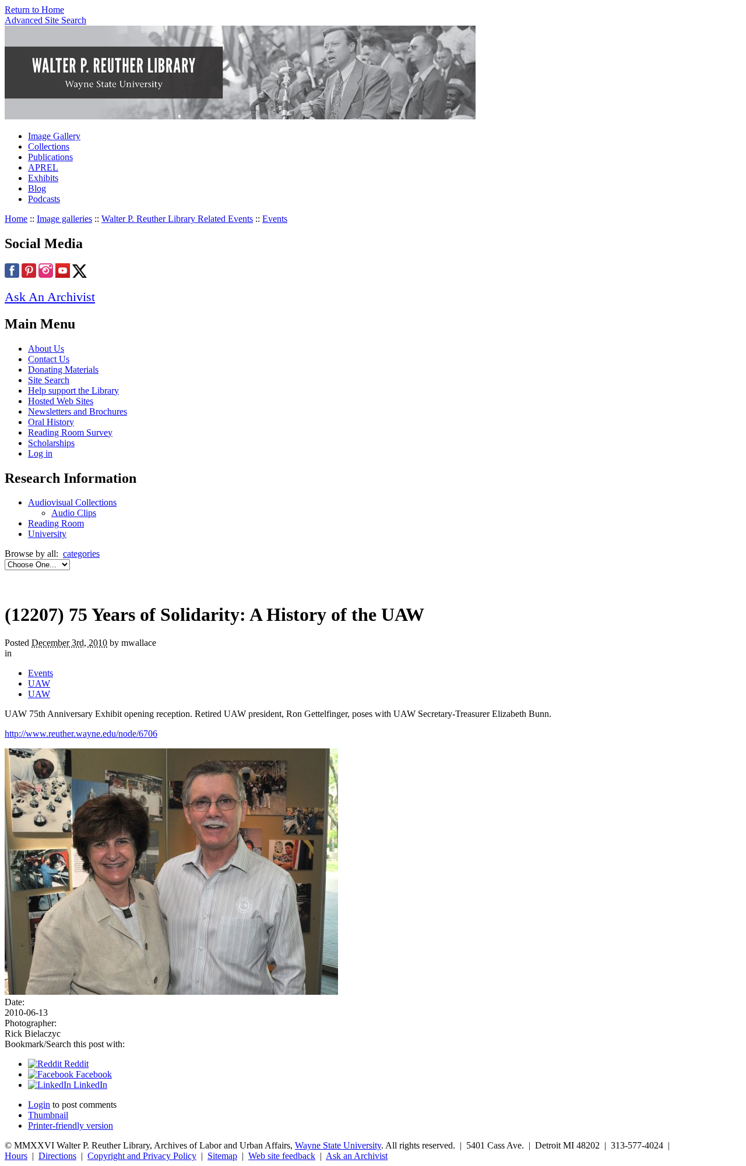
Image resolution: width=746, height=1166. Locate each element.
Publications (50, 157)
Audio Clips (73, 513)
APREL (43, 167)
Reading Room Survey (70, 432)
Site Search (48, 380)
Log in (40, 453)
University (47, 534)
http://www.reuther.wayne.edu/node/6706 (81, 734)
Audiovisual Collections (72, 502)
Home (16, 219)
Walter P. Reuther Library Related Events (177, 219)
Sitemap (222, 1156)
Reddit (75, 1064)
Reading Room (56, 523)
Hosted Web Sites (60, 401)
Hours (16, 1156)
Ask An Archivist (50, 296)
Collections (48, 146)
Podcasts (44, 199)
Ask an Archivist (357, 1156)
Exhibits (43, 178)
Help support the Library (73, 390)
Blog (37, 188)
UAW (39, 683)
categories (81, 554)
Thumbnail (48, 1115)
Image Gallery (54, 136)
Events (274, 219)
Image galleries (64, 219)
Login (39, 1105)
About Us (46, 349)
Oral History (51, 422)
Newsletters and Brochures (77, 411)
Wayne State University (338, 1145)
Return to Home (34, 10)
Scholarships (51, 443)
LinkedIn (89, 1085)
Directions (57, 1156)
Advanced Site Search (45, 20)
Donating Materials (63, 369)
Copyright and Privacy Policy (141, 1156)
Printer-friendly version (70, 1125)
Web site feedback (281, 1156)
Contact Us (48, 359)
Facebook (92, 1074)
